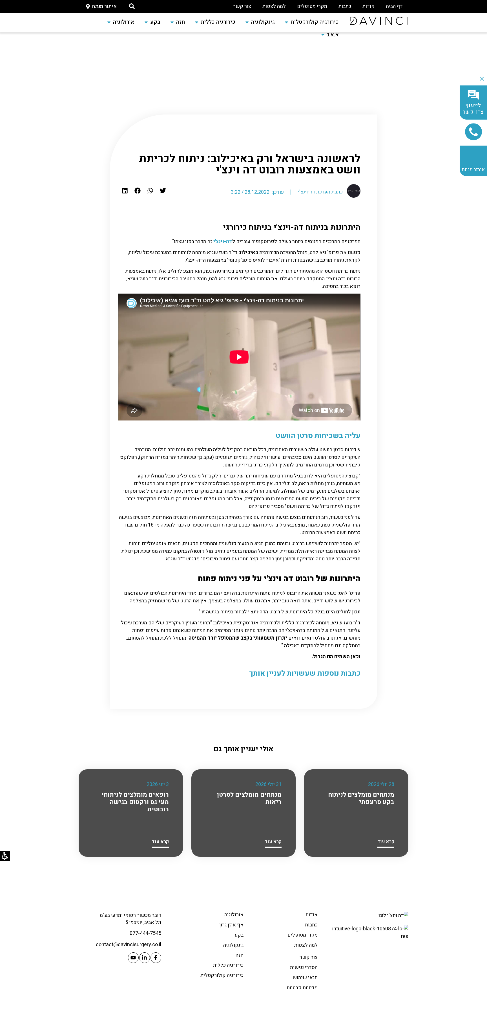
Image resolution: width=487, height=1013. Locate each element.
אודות (368, 6)
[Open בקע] (146, 22)
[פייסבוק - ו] (155, 957)
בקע (239, 935)
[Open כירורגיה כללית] (196, 22)
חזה (240, 955)
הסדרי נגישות (304, 967)
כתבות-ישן (302, 135)
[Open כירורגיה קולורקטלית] (286, 22)
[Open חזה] (172, 22)
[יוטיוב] (133, 957)
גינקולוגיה (233, 945)
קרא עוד (385, 841)
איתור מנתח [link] (473, 169)
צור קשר (242, 6)
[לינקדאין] (144, 957)
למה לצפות (274, 6)
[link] (378, 21)
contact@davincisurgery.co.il (128, 944)
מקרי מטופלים (312, 6)
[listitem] (163, 190)
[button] (132, 6)
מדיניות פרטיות (302, 988)
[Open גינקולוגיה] (247, 22)
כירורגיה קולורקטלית (222, 975)
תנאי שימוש (305, 977)
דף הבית (394, 6)
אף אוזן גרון (231, 925)
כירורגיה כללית (228, 965)
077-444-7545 (145, 933)
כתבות (344, 6)
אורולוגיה (234, 915)
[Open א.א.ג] (323, 35)
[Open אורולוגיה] (109, 22)
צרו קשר (473, 109)
